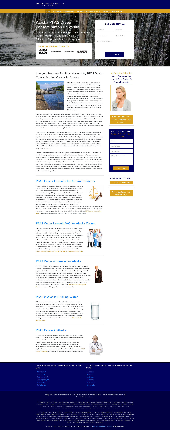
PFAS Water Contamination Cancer (60, 394)
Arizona (90, 377)
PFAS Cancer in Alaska (51, 330)
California (91, 382)
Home (48, 11)
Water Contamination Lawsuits (91, 394)
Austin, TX (41, 374)
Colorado (91, 385)
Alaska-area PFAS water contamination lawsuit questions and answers (59, 251)
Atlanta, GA (41, 372)
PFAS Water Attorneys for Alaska (58, 261)
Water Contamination (50, 4)
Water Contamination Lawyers (85, 397)
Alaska (90, 374)
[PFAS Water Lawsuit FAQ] (95, 238)
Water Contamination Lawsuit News (121, 193)
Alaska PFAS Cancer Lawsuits (63, 11)
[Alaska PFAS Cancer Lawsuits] (95, 193)
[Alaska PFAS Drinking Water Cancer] (95, 311)
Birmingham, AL (43, 380)
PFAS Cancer (76, 394)
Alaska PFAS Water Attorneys (113, 11)
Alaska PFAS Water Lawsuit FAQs (88, 11)
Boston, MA (41, 382)
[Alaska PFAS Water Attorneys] (99, 274)
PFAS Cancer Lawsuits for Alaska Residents (65, 181)
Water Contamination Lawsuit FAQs (114, 394)
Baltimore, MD (42, 377)
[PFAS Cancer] (96, 344)
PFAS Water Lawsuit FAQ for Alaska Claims (65, 223)
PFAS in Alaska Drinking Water (57, 297)
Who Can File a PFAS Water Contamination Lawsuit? (121, 119)
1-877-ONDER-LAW (121, 182)
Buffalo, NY (41, 385)
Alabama (90, 372)
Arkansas (90, 380)
